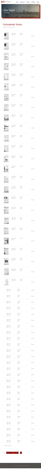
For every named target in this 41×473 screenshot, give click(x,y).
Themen (28, 2)
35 (20, 452)
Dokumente (22, 2)
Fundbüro (33, 2)
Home (17, 2)
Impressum (27, 465)
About (38, 2)
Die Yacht (3, 19)
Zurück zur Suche (8, 445)
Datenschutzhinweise (20, 465)
